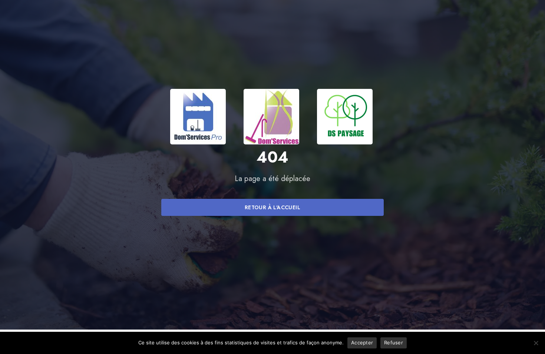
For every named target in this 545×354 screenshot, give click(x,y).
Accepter (362, 342)
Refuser (393, 342)
